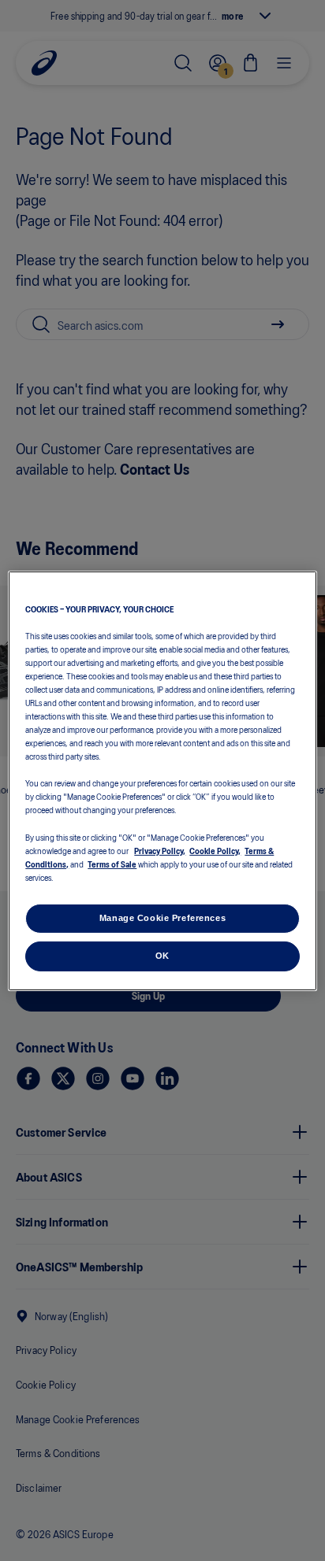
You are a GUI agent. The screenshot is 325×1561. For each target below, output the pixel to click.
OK (162, 955)
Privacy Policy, (159, 850)
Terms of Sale (112, 863)
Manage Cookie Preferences (162, 918)
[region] (162, 780)
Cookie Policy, (215, 850)
